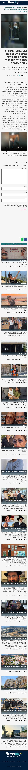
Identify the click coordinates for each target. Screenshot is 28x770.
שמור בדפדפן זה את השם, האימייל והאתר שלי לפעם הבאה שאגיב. (15, 206)
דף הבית (24, 8)
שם (25, 186)
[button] (22, 2)
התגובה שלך (23, 168)
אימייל (25, 192)
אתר (26, 198)
